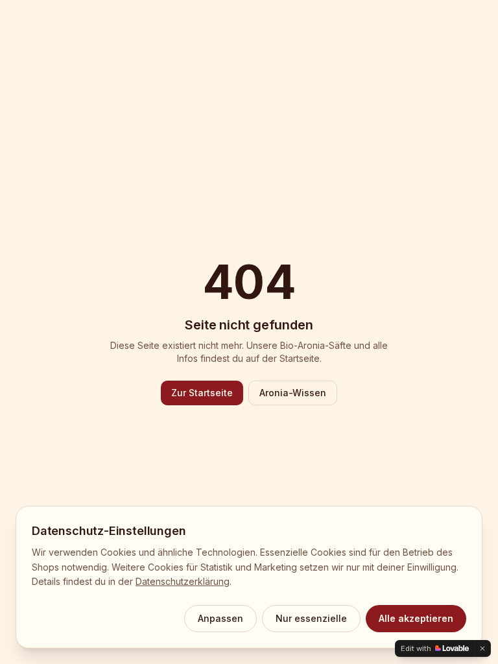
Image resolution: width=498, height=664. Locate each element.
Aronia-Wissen (292, 392)
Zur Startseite (202, 392)
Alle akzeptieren (416, 618)
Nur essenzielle (311, 618)
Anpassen (220, 618)
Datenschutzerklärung (183, 581)
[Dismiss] (482, 648)
